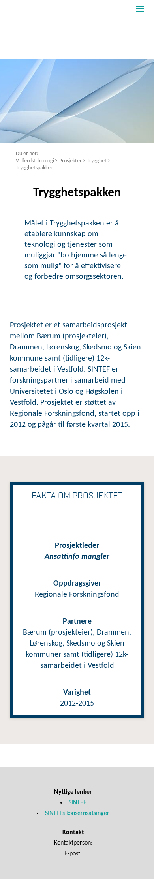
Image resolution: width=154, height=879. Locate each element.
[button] (139, 8)
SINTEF (77, 803)
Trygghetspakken (34, 168)
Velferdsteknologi (35, 161)
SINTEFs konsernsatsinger (77, 813)
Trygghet (97, 161)
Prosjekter (70, 161)
